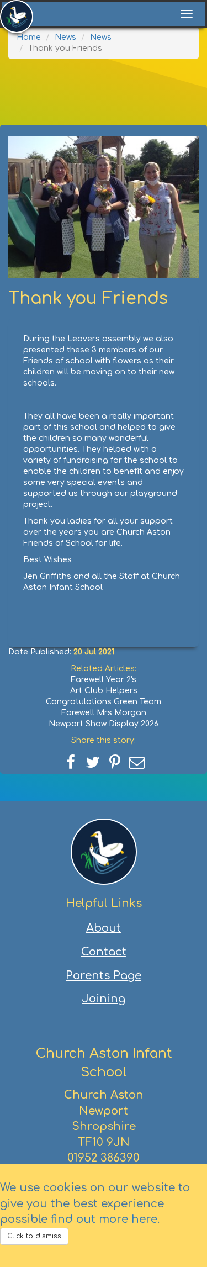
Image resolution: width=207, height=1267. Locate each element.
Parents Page (103, 975)
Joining (103, 999)
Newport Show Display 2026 (103, 724)
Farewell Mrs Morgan (103, 713)
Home (29, 37)
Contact (103, 952)
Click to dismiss (34, 1236)
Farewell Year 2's (103, 679)
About (103, 928)
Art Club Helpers (103, 691)
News (65, 37)
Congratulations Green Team (103, 702)
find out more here (104, 1219)
